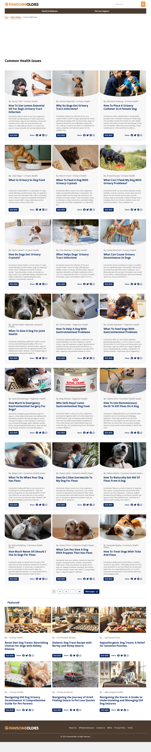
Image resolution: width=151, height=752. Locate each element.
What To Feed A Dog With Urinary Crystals (72, 182)
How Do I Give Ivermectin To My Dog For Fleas (74, 479)
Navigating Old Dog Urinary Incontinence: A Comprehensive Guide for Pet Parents (25, 700)
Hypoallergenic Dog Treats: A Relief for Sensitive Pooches (122, 644)
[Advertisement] (75, 747)
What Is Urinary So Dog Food (27, 180)
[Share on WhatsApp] (46, 135)
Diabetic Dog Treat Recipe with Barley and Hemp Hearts (72, 644)
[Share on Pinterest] (43, 135)
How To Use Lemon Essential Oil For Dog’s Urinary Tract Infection (27, 109)
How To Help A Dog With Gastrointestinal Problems (73, 330)
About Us (72, 728)
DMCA (109, 728)
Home (6, 17)
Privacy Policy (119, 728)
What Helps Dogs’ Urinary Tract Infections (72, 256)
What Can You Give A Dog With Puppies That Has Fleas (74, 551)
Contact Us (100, 728)
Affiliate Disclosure (86, 728)
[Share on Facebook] (37, 135)
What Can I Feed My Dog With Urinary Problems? (122, 182)
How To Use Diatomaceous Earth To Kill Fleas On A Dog (121, 404)
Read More (14, 135)
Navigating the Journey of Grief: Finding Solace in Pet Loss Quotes (73, 699)
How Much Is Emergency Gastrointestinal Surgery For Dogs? (27, 406)
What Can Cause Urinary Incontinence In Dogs (119, 256)
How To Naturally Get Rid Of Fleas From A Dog (122, 479)
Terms (129, 728)
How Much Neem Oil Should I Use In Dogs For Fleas (27, 553)
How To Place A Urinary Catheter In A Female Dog (120, 107)
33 (79, 591)
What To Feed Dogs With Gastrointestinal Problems (120, 330)
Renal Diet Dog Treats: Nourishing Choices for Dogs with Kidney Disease (26, 646)
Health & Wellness (15, 17)
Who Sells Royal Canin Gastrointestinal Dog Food (73, 404)
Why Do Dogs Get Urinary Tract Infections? (72, 107)
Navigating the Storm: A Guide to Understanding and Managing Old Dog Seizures (121, 700)
